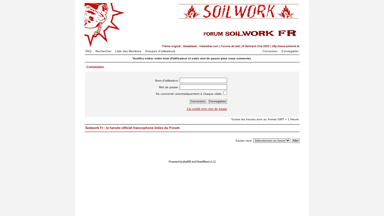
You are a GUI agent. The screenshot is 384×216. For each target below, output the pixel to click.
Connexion (270, 51)
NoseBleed (202, 161)
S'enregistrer (290, 51)
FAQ (89, 51)
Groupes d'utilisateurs (160, 51)
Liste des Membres (128, 51)
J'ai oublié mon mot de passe (207, 108)
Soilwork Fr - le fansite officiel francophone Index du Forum (132, 128)
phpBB (187, 161)
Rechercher (103, 51)
